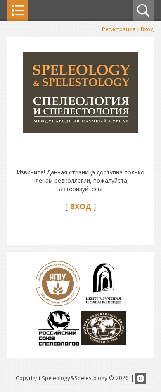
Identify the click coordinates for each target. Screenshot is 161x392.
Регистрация (118, 29)
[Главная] (80, 131)
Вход (147, 29)
